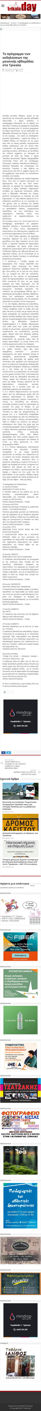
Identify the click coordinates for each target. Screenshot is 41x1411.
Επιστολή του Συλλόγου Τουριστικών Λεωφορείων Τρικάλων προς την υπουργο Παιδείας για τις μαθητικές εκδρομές (19, 805)
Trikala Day (27, 1408)
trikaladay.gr (4, 23)
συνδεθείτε (20, 888)
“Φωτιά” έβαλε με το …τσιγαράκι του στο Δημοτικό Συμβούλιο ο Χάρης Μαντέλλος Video (15, 764)
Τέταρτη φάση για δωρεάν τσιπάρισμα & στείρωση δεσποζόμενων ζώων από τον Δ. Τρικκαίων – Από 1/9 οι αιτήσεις (20, 861)
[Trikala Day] (20, 6)
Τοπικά (13, 23)
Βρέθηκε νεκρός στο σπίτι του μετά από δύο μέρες (25, 772)
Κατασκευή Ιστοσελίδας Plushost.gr (20, 1406)
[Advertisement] (20, 93)
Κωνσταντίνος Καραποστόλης (13, 69)
